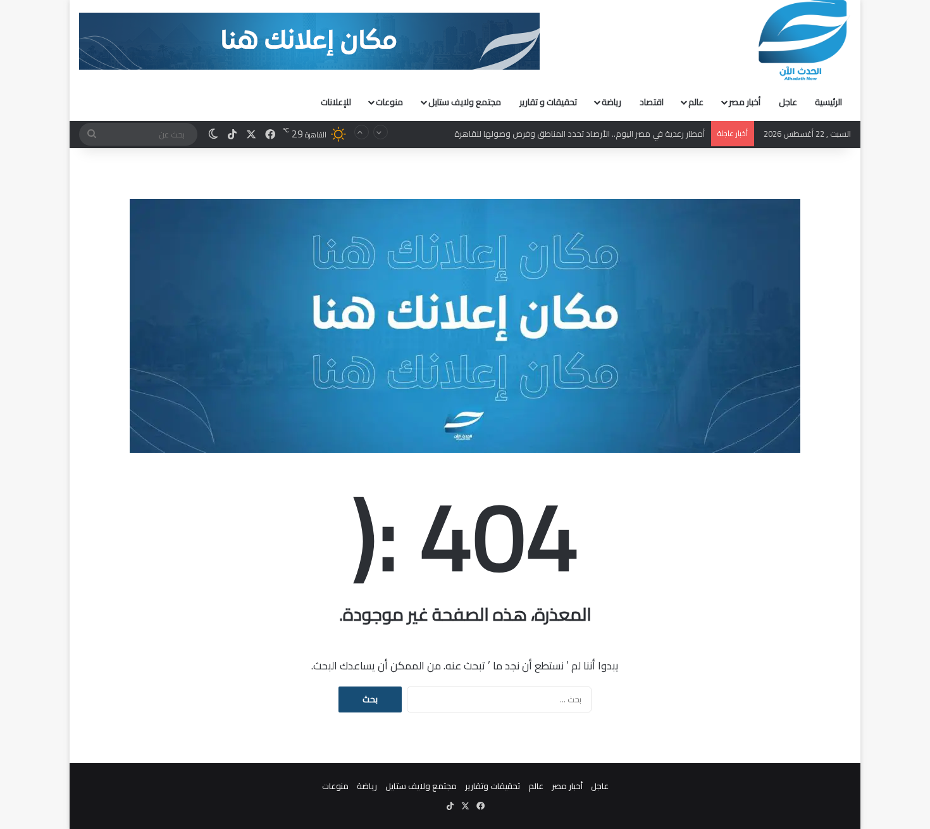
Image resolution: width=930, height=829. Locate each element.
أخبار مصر (744, 102)
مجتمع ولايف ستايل (464, 102)
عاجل (788, 102)
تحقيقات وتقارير (492, 786)
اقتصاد (652, 102)
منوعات (389, 102)
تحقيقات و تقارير (548, 102)
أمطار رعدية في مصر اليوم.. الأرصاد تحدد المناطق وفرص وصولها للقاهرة (579, 133)
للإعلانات (336, 102)
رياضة (611, 102)
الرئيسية (828, 102)
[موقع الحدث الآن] (802, 40)
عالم (696, 102)
